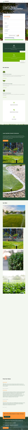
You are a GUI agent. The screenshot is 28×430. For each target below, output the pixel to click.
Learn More (22, 51)
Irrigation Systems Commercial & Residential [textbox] (13, 8)
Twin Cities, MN (15, 135)
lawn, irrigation (8, 135)
